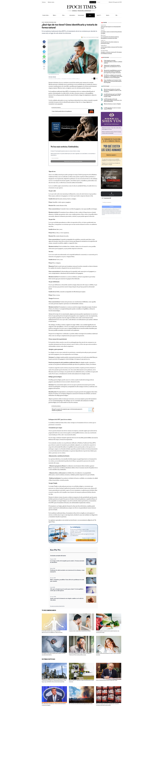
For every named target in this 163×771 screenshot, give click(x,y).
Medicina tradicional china (50, 22)
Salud (43, 22)
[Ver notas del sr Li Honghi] (111, 147)
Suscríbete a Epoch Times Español (85, 540)
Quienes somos (51, 2)
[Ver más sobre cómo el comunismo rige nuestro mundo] (111, 178)
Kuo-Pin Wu (53, 77)
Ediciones (44, 2)
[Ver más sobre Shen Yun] (111, 119)
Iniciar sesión (93, 2)
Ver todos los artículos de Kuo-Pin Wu (57, 606)
